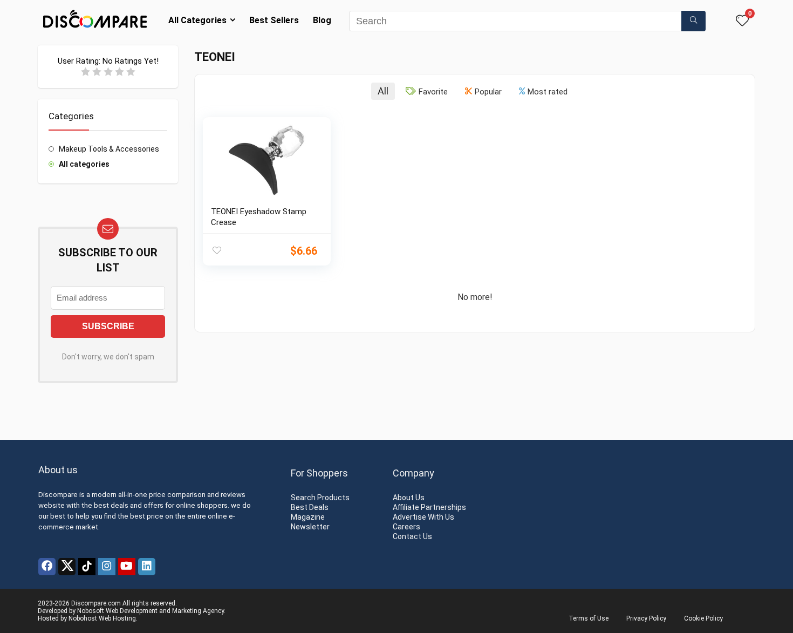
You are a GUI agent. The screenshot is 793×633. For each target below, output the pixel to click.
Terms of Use (589, 618)
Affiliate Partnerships (429, 507)
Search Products (320, 497)
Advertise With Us (423, 517)
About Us (409, 497)
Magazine (308, 517)
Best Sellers (274, 20)
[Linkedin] (146, 566)
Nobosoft (90, 611)
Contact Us (412, 536)
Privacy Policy (646, 618)
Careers (406, 526)
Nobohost (83, 618)
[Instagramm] (106, 566)
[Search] (693, 21)
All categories (84, 164)
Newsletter (310, 526)
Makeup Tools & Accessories (109, 149)
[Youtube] (126, 566)
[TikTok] (86, 566)
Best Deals (310, 507)
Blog (322, 20)
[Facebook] (47, 566)
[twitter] (67, 566)
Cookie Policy (703, 618)
